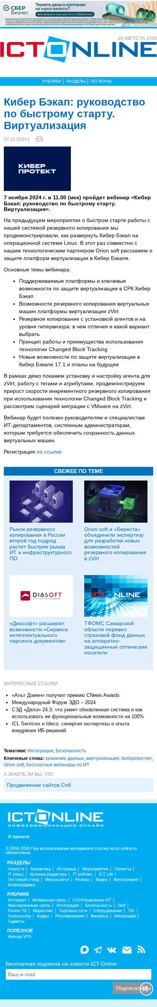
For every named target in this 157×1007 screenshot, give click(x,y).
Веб (121, 905)
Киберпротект (137, 758)
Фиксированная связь (29, 905)
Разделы (76, 81)
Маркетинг (43, 911)
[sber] (78, 13)
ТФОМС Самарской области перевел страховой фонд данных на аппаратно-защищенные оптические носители (115, 638)
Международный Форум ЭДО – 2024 (54, 702)
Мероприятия (95, 869)
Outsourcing (19, 916)
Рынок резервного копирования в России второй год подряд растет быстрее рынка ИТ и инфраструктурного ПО (41, 543)
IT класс (16, 874)
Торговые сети (73, 911)
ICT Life (106, 874)
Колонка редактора (48, 874)
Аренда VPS (19, 937)
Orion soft (14, 764)
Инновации (125, 916)
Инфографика (21, 885)
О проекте (18, 837)
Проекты (122, 869)
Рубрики (51, 81)
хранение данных (64, 758)
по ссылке (49, 452)
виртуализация (102, 758)
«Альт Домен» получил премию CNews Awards (66, 695)
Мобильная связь (49, 900)
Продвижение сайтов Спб (39, 785)
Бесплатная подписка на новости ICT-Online (61, 963)
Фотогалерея (126, 880)
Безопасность (71, 750)
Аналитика (40, 869)
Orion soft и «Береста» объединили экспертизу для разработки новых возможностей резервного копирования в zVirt (115, 543)
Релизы (82, 880)
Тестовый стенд (23, 880)
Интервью (66, 869)
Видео (101, 880)
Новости (16, 869)
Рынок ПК (17, 911)
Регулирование (70, 916)
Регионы (101, 81)
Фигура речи (57, 880)
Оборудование (107, 911)
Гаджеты (16, 921)
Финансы (99, 916)
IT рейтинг (83, 874)
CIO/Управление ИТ (91, 900)
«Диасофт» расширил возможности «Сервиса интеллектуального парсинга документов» (39, 632)
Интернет (17, 900)
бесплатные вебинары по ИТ (57, 764)
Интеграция (40, 750)
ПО (131, 911)
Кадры (43, 916)
